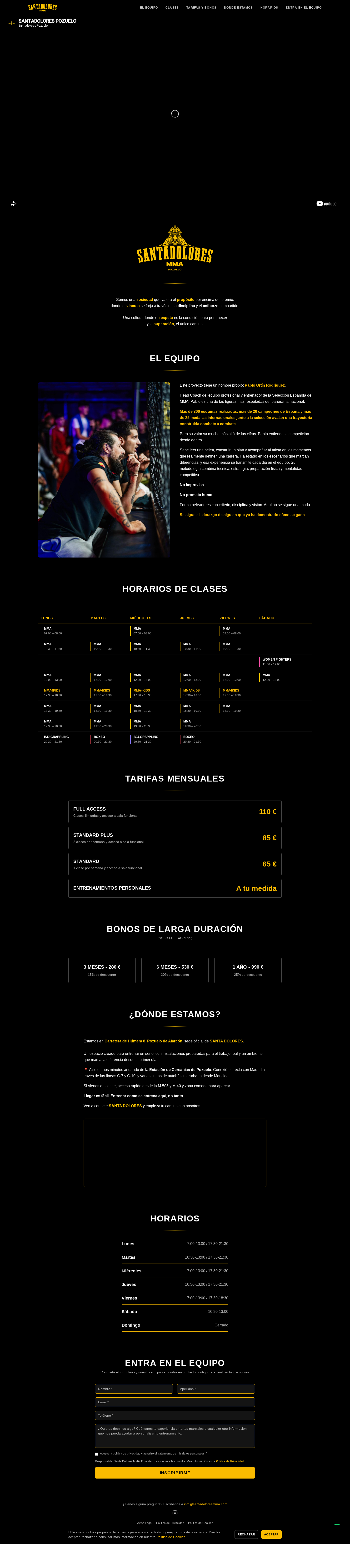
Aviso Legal (144, 1523)
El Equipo (149, 7)
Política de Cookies (200, 1523)
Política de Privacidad (230, 1461)
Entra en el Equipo (304, 7)
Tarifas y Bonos (201, 7)
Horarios (269, 7)
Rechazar (246, 1534)
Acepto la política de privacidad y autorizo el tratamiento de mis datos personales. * (153, 1453)
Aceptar (271, 1534)
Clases (172, 7)
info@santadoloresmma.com (205, 1504)
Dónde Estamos (238, 7)
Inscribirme (175, 1472)
